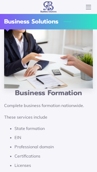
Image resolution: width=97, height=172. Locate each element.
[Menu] (88, 7)
